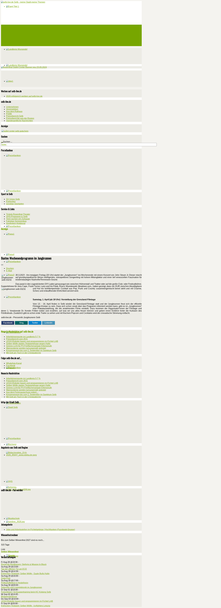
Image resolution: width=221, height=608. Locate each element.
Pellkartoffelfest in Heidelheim (14, 583)
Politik (9, 114)
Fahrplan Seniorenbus (16, 221)
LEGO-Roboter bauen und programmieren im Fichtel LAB (27, 601)
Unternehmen (12, 107)
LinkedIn (48, 323)
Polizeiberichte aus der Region (20, 118)
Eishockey (11, 201)
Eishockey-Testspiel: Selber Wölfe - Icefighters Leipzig (25, 606)
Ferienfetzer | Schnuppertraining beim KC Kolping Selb (26, 592)
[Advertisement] (20, 78)
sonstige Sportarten (15, 204)
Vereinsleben (12, 109)
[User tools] (2, 264)
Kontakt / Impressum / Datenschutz (20, 44)
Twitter (35, 323)
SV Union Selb (13, 199)
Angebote (9, 35)
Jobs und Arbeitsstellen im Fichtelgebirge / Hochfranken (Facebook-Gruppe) (40, 529)
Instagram (10, 368)
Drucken (10, 268)
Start (8, 26)
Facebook (7, 323)
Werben (9, 38)
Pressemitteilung (13, 41)
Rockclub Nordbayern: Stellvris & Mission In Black (23, 564)
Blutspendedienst (9, 596)
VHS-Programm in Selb (16, 216)
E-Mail (9, 271)
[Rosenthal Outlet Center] (24, 67)
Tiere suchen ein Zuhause (18, 219)
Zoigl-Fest (5, 578)
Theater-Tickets (12, 32)
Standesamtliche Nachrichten (19, 121)
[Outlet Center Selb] (15, 131)
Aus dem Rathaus (14, 111)
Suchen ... (7, 142)
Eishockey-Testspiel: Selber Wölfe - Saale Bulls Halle (25, 573)
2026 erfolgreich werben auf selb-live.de (24, 96)
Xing (21, 323)
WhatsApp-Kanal (14, 363)
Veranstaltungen (12, 29)
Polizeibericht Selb (14, 116)
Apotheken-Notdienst (15, 223)
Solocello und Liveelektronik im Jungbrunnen (21, 587)
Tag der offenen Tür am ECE (14, 569)
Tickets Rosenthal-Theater (18, 214)
